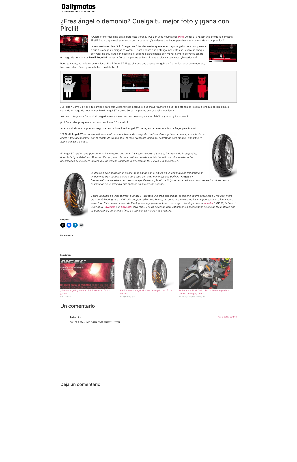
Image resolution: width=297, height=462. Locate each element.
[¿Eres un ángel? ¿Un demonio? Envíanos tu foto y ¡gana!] (88, 273)
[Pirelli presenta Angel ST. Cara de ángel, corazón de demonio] (148, 273)
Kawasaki (126, 206)
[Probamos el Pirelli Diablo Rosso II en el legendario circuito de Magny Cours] (207, 273)
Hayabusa (109, 206)
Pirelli (181, 36)
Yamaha (208, 203)
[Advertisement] (148, 358)
